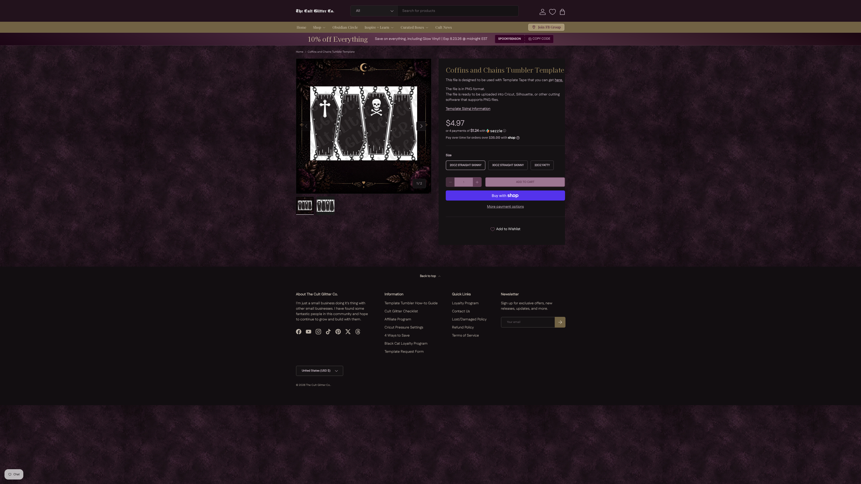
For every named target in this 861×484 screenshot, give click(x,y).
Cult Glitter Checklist (401, 311)
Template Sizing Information (468, 108)
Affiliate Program (398, 319)
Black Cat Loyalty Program (406, 343)
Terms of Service (465, 335)
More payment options (505, 206)
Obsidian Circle (345, 27)
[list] (363, 126)
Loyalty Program (465, 303)
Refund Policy (463, 327)
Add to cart (525, 182)
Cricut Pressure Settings (404, 327)
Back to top (428, 276)
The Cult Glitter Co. (318, 385)
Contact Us (461, 311)
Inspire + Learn (377, 27)
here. (559, 80)
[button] (562, 12)
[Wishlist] (552, 12)
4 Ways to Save (397, 335)
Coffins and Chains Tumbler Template (331, 52)
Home (301, 27)
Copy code (541, 39)
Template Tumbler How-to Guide (411, 303)
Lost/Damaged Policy (469, 319)
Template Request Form (404, 351)
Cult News (443, 27)
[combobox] (435, 11)
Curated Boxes (412, 27)
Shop (317, 27)
